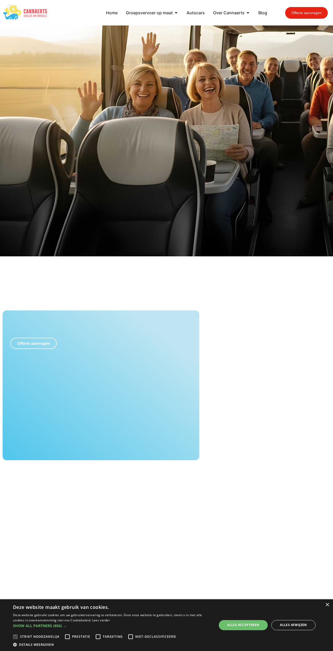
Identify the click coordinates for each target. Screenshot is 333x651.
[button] (112, 625)
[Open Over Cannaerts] (248, 13)
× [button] (327, 605)
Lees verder (101, 620)
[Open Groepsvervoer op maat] (176, 13)
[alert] (166, 625)
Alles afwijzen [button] (293, 625)
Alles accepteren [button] (243, 625)
